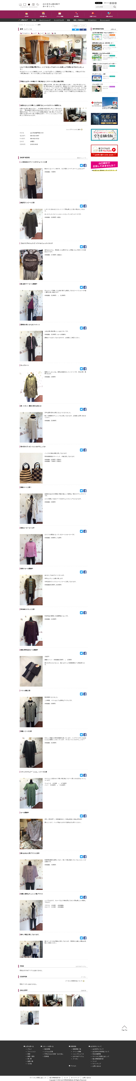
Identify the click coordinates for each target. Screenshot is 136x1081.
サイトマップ (96, 1063)
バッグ (42, 33)
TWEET (75, 26)
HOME (21, 25)
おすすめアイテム (78, 1056)
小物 (54, 33)
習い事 (29, 1059)
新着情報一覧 (77, 1049)
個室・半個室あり (79, 20)
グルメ (29, 1049)
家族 (68, 20)
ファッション (30, 25)
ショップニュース (78, 1054)
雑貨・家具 (30, 1056)
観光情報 (47, 1049)
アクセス (73, 1066)
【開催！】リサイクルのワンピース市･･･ (104, 63)
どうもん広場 (49, 1051)
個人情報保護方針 (98, 1059)
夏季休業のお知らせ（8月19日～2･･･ (103, 43)
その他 (29, 1063)
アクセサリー (92, 20)
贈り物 (34, 20)
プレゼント (22, 23)
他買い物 (30, 1061)
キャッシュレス (105, 20)
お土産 (31, 23)
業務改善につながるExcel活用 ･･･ (102, 53)
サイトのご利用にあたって (100, 1056)
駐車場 (47, 1056)
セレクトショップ (44, 20)
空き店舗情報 (96, 1054)
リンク (94, 1061)
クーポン (75, 1059)
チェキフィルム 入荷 (98, 74)
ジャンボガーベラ (97, 84)
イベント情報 (77, 1051)
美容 (28, 1054)
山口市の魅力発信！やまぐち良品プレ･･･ (104, 32)
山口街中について (98, 1049)
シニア (35, 33)
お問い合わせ (96, 1066)
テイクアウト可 (59, 20)
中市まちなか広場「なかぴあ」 (54, 1054)
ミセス (48, 33)
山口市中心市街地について (100, 1051)
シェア (83, 26)
